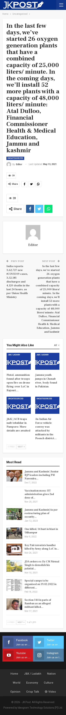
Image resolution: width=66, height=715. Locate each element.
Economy (32, 682)
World (16, 682)
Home (14, 673)
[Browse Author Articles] (33, 232)
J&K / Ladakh (14, 355)
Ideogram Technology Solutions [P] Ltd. (40, 707)
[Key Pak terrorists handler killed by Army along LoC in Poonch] (14, 549)
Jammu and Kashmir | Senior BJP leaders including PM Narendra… (41, 475)
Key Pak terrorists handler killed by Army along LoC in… (42, 547)
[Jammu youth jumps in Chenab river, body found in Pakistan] (47, 361)
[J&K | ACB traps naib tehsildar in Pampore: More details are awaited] (19, 405)
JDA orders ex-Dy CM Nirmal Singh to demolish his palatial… (42, 565)
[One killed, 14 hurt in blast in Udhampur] (14, 533)
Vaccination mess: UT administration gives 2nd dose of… (39, 494)
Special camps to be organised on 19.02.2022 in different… (40, 584)
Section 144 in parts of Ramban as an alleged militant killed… (38, 603)
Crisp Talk (32, 691)
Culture (48, 682)
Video (52, 691)
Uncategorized (15, 158)
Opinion (15, 691)
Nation (51, 673)
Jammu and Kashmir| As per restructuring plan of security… (41, 513)
